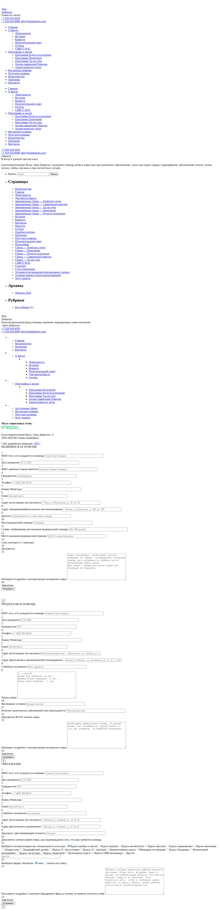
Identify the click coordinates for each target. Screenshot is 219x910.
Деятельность (23, 33)
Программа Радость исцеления (33, 54)
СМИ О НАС (23, 48)
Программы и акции (20, 51)
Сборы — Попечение (27, 250)
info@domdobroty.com (33, 21)
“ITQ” (36, 443)
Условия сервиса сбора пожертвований (38, 275)
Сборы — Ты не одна (27, 259)
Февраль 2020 (23, 292)
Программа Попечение (28, 58)
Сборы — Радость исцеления (32, 253)
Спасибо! (20, 266)
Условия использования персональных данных (42, 272)
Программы (22, 244)
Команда (20, 39)
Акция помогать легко (28, 67)
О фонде (13, 30)
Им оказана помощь (19, 70)
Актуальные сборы (26, 408)
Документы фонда (25, 198)
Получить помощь (19, 73)
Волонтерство (16, 76)
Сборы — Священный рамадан (33, 256)
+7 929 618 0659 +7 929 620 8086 (10, 20)
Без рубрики (22, 307)
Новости (20, 225)
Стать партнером (25, 269)
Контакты (14, 82)
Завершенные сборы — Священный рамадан (41, 204)
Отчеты (19, 45)
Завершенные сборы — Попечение (35, 210)
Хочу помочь (22, 278)
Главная (12, 27)
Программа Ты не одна (28, 61)
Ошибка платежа (25, 232)
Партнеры (14, 79)
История (20, 36)
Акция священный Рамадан (31, 64)
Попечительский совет (28, 42)
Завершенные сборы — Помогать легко (38, 201)
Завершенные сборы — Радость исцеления (40, 213)
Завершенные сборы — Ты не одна (35, 207)
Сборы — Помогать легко (30, 247)
